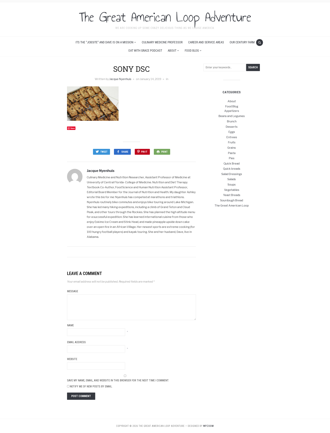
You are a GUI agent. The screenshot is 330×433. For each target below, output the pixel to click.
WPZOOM (208, 426)
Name (70, 325)
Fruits (231, 142)
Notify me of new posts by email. (91, 386)
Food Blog (192, 50)
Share (124, 151)
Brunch (231, 121)
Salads (231, 179)
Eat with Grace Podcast (145, 50)
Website (72, 359)
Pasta (231, 153)
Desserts (232, 126)
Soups (232, 184)
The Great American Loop (231, 205)
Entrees (231, 137)
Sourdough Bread (231, 200)
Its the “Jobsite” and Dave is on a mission (104, 42)
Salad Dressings (231, 174)
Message (72, 291)
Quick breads (231, 168)
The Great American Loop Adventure (165, 17)
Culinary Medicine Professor (162, 42)
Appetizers (231, 111)
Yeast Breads (231, 195)
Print (164, 151)
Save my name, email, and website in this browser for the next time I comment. (118, 380)
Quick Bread (232, 163)
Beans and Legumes (231, 116)
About (172, 50)
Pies (231, 158)
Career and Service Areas (206, 42)
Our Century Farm (242, 42)
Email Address (76, 342)
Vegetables (231, 190)
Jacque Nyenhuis (120, 79)
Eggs (231, 132)
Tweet (103, 151)
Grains (231, 147)
